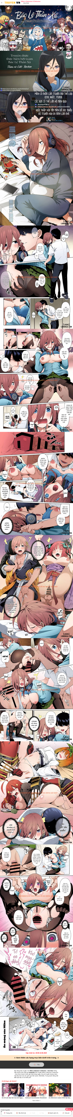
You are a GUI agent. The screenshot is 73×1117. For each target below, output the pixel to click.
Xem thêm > (36, 1101)
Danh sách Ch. (54, 1113)
